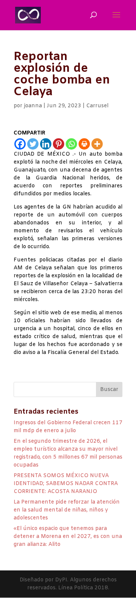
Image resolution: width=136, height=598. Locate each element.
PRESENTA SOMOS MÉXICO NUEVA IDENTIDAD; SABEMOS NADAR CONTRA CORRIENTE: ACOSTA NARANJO (66, 483)
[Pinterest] (58, 144)
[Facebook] (20, 144)
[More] (97, 144)
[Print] (84, 144)
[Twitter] (33, 144)
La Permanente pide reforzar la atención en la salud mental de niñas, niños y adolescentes (67, 510)
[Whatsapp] (71, 144)
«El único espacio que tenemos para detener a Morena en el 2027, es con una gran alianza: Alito (68, 536)
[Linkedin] (45, 144)
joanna (33, 106)
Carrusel (97, 106)
